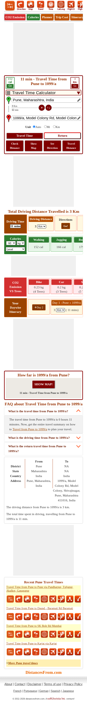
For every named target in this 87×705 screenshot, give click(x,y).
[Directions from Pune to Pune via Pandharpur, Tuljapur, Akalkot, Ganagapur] (19, 599)
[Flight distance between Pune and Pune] (53, 599)
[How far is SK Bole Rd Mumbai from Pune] (78, 634)
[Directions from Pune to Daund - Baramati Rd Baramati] (19, 617)
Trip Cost (62, 17)
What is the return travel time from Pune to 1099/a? (37, 449)
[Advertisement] (43, 48)
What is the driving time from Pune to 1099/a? (39, 437)
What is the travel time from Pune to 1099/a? (38, 411)
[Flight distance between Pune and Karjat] (53, 652)
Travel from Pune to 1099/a (30, 429)
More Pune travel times (23, 663)
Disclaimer (34, 684)
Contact (20, 684)
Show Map (34, 145)
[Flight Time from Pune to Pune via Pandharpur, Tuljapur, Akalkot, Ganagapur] (61, 599)
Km (58, 127)
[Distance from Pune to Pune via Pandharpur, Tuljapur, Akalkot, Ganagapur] (10, 599)
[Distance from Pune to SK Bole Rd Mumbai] (10, 634)
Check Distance (15, 145)
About (8, 684)
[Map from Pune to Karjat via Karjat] (27, 652)
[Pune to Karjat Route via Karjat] (70, 652)
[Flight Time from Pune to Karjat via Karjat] (61, 652)
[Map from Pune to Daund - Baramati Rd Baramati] (27, 617)
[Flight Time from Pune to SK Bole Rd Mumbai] (61, 634)
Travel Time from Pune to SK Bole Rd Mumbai (34, 625)
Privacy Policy (73, 684)
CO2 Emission (14, 17)
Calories (33, 17)
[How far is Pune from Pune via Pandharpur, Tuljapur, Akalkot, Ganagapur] (78, 599)
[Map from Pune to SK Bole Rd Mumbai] (27, 634)
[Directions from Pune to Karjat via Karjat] (19, 652)
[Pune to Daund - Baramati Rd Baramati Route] (70, 617)
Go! (66, 226)
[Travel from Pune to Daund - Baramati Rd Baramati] (36, 617)
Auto (38, 127)
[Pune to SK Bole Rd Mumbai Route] (70, 634)
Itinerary (77, 17)
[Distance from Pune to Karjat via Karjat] (10, 652)
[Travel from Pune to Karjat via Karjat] (36, 652)
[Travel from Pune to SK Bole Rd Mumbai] (36, 634)
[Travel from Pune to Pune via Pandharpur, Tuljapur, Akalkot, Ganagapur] (36, 599)
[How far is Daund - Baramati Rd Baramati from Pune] (78, 617)
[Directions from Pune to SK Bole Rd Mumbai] (19, 634)
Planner (47, 17)
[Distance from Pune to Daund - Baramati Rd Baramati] (10, 617)
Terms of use (52, 684)
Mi (48, 127)
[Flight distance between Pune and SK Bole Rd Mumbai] (53, 634)
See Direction (52, 145)
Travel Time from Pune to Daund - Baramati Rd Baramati (39, 608)
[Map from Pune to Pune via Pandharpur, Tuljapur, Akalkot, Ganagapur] (27, 599)
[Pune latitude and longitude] (44, 599)
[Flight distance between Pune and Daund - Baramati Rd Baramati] (53, 617)
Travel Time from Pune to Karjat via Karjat (31, 643)
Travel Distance (71, 145)
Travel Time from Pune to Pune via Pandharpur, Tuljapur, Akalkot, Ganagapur (39, 589)
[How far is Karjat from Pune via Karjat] (78, 652)
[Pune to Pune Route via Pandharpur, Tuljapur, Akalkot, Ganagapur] (70, 599)
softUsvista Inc (56, 698)
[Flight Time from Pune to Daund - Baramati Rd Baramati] (61, 617)
